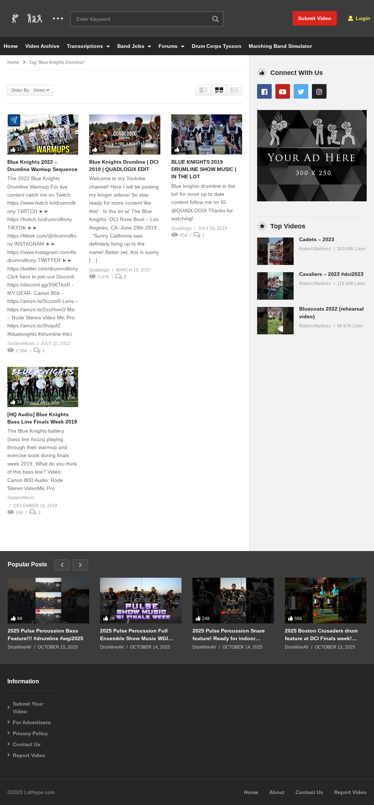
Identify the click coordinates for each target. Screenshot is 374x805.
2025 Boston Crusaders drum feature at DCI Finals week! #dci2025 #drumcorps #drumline (325, 634)
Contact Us (27, 744)
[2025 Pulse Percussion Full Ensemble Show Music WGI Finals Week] (141, 601)
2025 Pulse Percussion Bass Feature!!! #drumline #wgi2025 (45, 634)
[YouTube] (282, 91)
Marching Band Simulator (280, 46)
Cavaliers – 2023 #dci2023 (331, 274)
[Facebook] (264, 91)
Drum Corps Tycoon (216, 46)
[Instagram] (319, 91)
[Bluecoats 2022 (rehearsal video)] (275, 320)
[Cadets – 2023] (275, 251)
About (277, 792)
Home (11, 46)
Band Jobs (131, 46)
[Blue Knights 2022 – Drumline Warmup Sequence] (42, 134)
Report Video (29, 755)
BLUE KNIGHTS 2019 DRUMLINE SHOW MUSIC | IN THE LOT (203, 169)
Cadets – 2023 (316, 239)
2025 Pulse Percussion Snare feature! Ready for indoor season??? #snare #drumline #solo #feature (228, 634)
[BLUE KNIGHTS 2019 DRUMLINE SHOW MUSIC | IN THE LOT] (206, 134)
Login (362, 18)
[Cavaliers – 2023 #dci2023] (275, 286)
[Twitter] (301, 91)
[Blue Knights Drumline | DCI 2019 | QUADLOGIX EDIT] (124, 134)
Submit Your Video (28, 707)
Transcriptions (85, 46)
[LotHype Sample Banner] (312, 199)
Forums (169, 46)
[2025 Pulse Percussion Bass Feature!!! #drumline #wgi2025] (48, 601)
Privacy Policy (30, 733)
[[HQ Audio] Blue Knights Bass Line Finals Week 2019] (42, 387)
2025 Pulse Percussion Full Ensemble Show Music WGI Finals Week (134, 634)
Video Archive (42, 46)
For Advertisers (32, 722)
